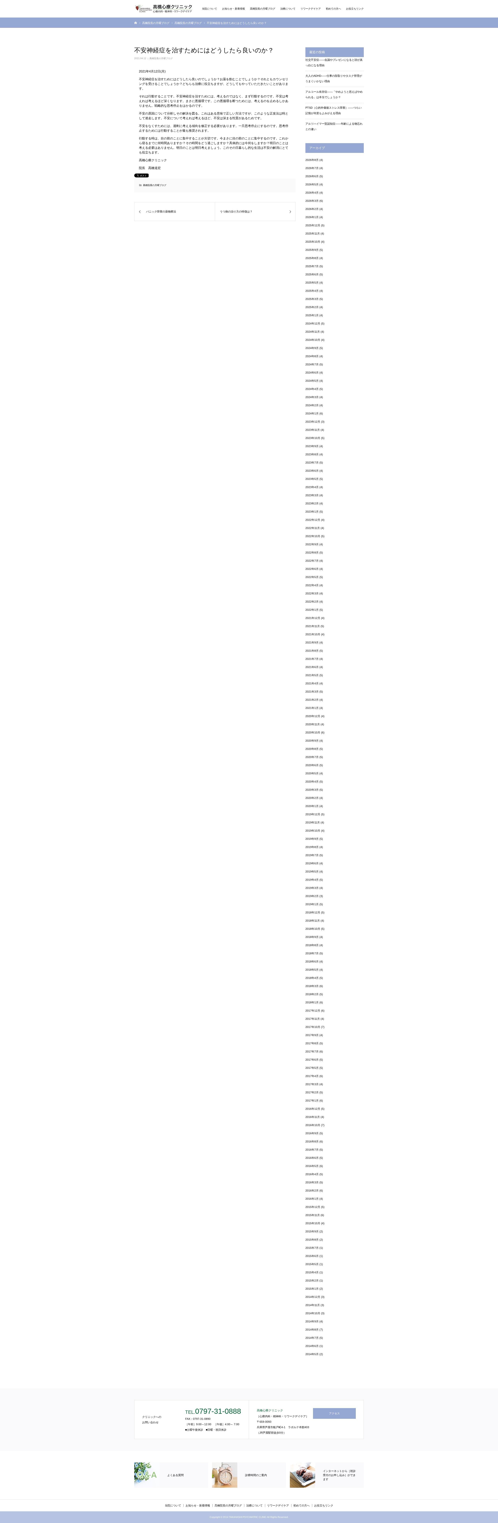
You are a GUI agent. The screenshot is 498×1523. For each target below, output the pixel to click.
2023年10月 (312, 438)
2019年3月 (312, 887)
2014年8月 (312, 1329)
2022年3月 (312, 593)
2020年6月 (312, 765)
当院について (209, 8)
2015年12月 (312, 1206)
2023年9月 (312, 446)
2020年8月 (312, 748)
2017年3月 (312, 1084)
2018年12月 (312, 912)
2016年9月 (312, 1133)
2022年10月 (312, 536)
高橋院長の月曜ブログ (262, 8)
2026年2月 (312, 209)
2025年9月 (312, 249)
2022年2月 (312, 601)
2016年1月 (312, 1198)
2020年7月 (312, 757)
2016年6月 (312, 1157)
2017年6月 (312, 1059)
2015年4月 (312, 1272)
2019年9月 (312, 838)
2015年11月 (312, 1215)
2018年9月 (312, 937)
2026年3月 (312, 200)
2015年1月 (312, 1288)
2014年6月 (312, 1346)
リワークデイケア (311, 8)
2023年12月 (312, 421)
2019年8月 (312, 847)
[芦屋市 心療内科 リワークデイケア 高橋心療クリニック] (163, 9)
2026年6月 (312, 176)
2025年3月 (312, 299)
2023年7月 (312, 462)
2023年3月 (312, 495)
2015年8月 (312, 1239)
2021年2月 (312, 699)
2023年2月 (312, 503)
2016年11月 (312, 1116)
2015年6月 (312, 1256)
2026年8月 (312, 159)
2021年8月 (312, 650)
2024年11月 (312, 331)
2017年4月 (312, 1076)
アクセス (334, 1413)
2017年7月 (312, 1051)
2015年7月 (312, 1247)
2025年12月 (312, 225)
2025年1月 (312, 315)
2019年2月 (312, 896)
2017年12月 (312, 1010)
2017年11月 (312, 1018)
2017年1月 (312, 1100)
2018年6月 (312, 961)
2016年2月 (312, 1190)
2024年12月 (312, 323)
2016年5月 (312, 1166)
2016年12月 (312, 1108)
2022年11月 (312, 528)
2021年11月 (312, 626)
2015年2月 (312, 1280)
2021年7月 (312, 658)
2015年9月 (312, 1231)
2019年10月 (312, 830)
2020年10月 (312, 732)
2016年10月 (312, 1125)
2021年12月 (312, 618)
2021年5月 (312, 675)
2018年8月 (312, 945)
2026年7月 (312, 168)
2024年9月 (312, 348)
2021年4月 (312, 683)
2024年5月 (312, 380)
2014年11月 (312, 1305)
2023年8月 (312, 454)
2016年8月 (312, 1141)
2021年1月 (312, 707)
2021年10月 (312, 634)
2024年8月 (312, 356)
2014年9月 (312, 1321)
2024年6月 (312, 372)
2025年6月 (312, 274)
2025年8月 (312, 258)
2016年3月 (312, 1182)
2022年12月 (312, 519)
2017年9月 (312, 1035)
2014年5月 (312, 1354)
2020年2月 (312, 797)
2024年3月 (312, 397)
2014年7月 (312, 1337)
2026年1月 (312, 217)
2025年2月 (312, 307)
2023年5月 (312, 478)
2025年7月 (312, 266)
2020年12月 (312, 716)
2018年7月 (312, 953)
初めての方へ (333, 8)
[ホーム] (135, 22)
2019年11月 (312, 822)
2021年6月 (312, 667)
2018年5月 (312, 969)
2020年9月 (312, 740)
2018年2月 (312, 994)
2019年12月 (312, 814)
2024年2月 (312, 405)
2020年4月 (312, 781)
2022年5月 (312, 577)
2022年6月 (312, 568)
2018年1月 (312, 1002)
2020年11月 (312, 724)
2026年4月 (312, 192)
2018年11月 (312, 920)
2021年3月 (312, 691)
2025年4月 (312, 290)
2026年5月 (312, 184)
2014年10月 (312, 1313)
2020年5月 (312, 773)
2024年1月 (312, 413)
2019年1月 (312, 904)
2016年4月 (312, 1174)
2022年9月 (312, 544)
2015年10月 (312, 1223)
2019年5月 (312, 871)
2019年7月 (312, 855)
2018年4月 (312, 977)
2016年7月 (312, 1149)
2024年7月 (312, 364)
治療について (287, 8)
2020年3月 (312, 789)
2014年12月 (312, 1296)
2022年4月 (312, 585)
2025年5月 (312, 282)
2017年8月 (312, 1043)
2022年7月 (312, 560)
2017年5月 (312, 1067)
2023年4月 (312, 487)
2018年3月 (312, 986)
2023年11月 (312, 429)
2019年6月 (312, 863)
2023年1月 (312, 511)
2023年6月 (312, 470)
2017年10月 (312, 1027)
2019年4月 (312, 879)
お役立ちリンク (355, 8)
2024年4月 (312, 388)
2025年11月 (312, 233)
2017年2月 (312, 1092)
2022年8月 (312, 552)
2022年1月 (312, 609)
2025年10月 (312, 241)
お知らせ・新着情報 (233, 8)
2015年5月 (312, 1264)
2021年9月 (312, 642)
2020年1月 (312, 806)
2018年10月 (312, 928)
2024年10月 (312, 339)
